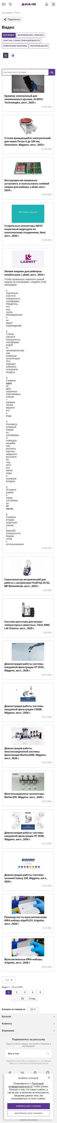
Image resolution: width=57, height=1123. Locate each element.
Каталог (6, 1016)
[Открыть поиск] (10, 4)
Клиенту (7, 1023)
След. (32, 998)
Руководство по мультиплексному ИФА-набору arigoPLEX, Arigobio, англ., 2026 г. (25, 920)
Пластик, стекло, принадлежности (21, 40)
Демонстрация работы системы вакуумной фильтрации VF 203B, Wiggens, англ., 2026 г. (24, 836)
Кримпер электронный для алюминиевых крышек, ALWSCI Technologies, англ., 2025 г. (23, 99)
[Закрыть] (49, 1078)
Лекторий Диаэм (39, 46)
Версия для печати (28, 1119)
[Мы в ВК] (22, 1072)
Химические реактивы (15, 46)
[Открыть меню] (3, 4)
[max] (47, 1072)
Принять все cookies (28, 1106)
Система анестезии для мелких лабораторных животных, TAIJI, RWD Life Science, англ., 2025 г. (27, 625)
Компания (8, 1030)
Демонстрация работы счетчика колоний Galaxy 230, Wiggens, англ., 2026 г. (25, 878)
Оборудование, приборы (30, 35)
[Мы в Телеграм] (9, 1072)
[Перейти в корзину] (53, 4)
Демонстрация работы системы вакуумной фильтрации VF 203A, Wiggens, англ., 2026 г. (24, 667)
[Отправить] (47, 1054)
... (15, 998)
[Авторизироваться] (46, 4)
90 (22, 998)
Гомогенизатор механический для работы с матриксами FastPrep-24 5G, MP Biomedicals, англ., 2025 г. (27, 582)
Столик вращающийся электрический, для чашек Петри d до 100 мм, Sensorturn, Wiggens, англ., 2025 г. (27, 141)
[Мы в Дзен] (35, 1072)
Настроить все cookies (28, 1113)
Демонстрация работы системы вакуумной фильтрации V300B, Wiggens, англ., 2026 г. (23, 709)
